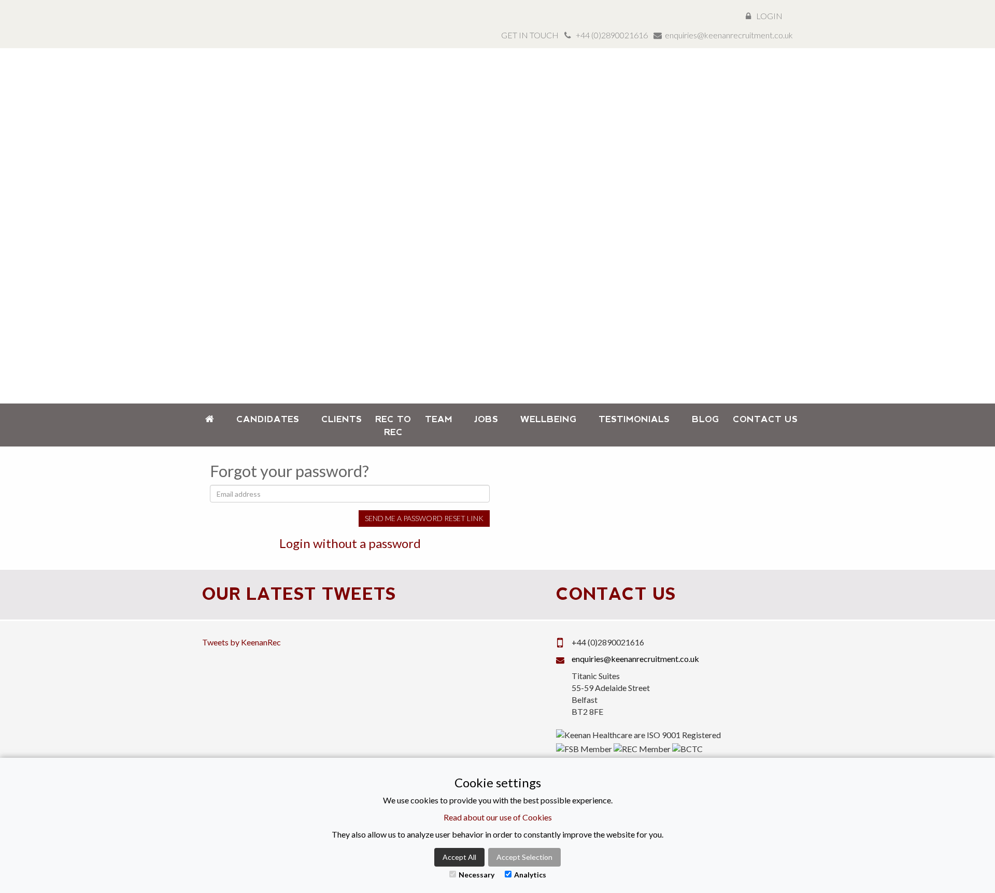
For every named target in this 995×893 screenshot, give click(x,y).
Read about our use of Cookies (498, 817)
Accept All (459, 857)
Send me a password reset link (424, 518)
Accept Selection (524, 857)
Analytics (530, 874)
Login (769, 16)
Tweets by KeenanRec (241, 642)
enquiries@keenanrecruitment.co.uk (729, 35)
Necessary (476, 874)
